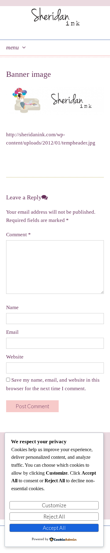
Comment (18, 234)
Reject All (54, 516)
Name (12, 307)
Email (12, 332)
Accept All (54, 528)
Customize (54, 505)
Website (15, 357)
